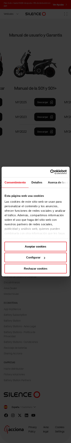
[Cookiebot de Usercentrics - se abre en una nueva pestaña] (50, 171)
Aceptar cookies (35, 246)
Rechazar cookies (35, 268)
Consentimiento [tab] (15, 182)
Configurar (33, 257)
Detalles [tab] (36, 182)
